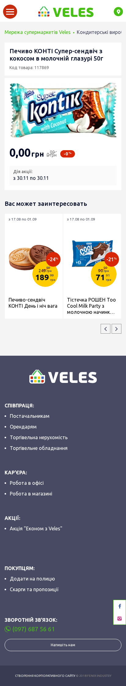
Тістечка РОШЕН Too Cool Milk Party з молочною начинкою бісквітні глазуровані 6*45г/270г (92, 306)
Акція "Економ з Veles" (36, 528)
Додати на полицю (32, 578)
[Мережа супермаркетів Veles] (65, 11)
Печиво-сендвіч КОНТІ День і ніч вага (33, 303)
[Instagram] (119, 618)
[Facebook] (119, 606)
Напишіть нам (63, 645)
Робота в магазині (31, 493)
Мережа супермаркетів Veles (38, 32)
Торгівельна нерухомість (39, 437)
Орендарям (23, 426)
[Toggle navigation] (10, 12)
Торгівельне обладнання (39, 448)
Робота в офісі (27, 483)
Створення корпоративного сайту (45, 675)
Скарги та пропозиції (34, 589)
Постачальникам (30, 416)
